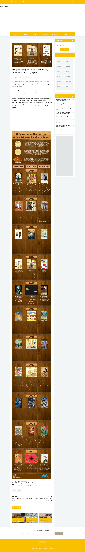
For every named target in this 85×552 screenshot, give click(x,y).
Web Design (68, 89)
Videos (58, 89)
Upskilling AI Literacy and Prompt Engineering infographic (63, 100)
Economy (59, 66)
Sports (58, 84)
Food (58, 74)
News (25, 34)
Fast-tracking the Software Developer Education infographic (63, 104)
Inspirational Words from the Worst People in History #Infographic (18, 520)
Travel (67, 86)
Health (65, 34)
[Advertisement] (42, 22)
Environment (68, 69)
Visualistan (43, 548)
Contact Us (28, 1)
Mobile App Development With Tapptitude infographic (62, 117)
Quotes (19, 490)
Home (12, 1)
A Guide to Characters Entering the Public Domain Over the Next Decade (63, 131)
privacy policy (42, 541)
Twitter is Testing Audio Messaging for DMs (63, 109)
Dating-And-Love (69, 64)
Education (68, 66)
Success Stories (69, 84)
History (58, 76)
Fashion (58, 71)
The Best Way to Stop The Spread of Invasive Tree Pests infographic (63, 113)
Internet (58, 79)
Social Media (55, 34)
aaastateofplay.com (24, 481)
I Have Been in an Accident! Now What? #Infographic (63, 126)
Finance (67, 71)
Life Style (67, 79)
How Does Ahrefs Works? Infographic (61, 122)
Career (67, 61)
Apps (67, 59)
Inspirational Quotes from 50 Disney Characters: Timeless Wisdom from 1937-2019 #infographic (31, 519)
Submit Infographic (19, 1)
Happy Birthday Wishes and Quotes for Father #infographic (45, 520)
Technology (35, 34)
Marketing (59, 81)
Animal (58, 59)
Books (14, 490)
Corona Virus (59, 64)
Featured (15, 34)
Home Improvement (69, 76)
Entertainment (59, 69)
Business (45, 34)
